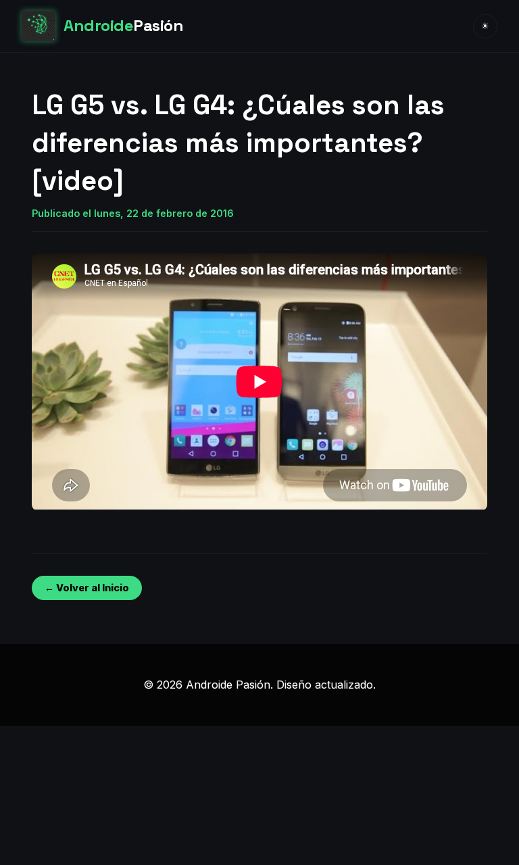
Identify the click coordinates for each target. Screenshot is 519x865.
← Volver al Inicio (87, 587)
